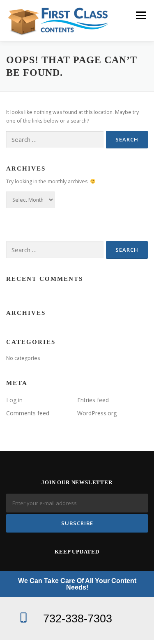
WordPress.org (97, 413)
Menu (140, 15)
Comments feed (27, 413)
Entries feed (93, 400)
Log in (14, 400)
